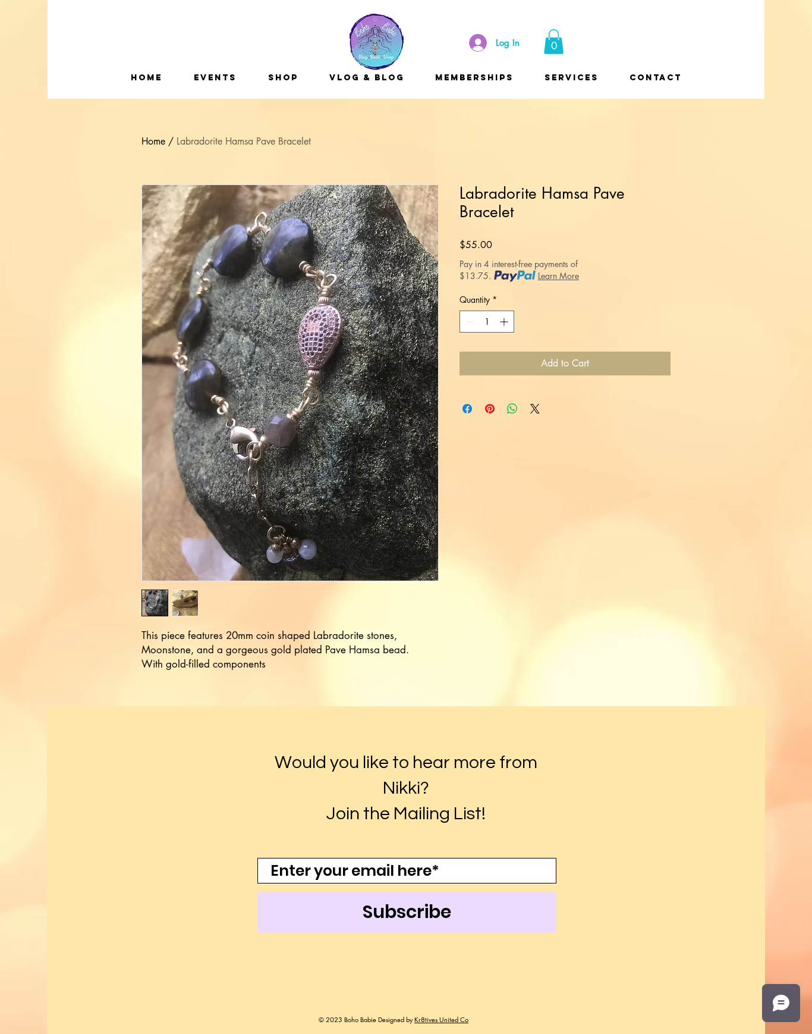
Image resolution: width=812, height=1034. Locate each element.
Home (153, 141)
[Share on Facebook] (467, 409)
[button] (553, 41)
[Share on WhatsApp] (512, 409)
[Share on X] (535, 409)
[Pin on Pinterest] (490, 409)
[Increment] (505, 321)
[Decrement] (468, 321)
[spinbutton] (487, 321)
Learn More (558, 275)
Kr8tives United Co (441, 1019)
